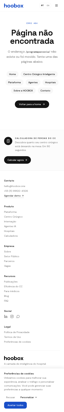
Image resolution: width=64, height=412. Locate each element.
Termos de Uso (12, 337)
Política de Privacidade (17, 332)
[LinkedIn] (6, 316)
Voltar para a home (30, 104)
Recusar (10, 397)
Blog (6, 296)
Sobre (7, 251)
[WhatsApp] (18, 316)
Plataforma (14, 82)
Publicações (11, 281)
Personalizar (27, 397)
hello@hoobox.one (14, 186)
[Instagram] (12, 316)
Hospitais (50, 82)
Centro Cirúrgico (13, 216)
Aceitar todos (15, 405)
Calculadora (11, 235)
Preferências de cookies (17, 341)
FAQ (6, 300)
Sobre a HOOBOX (23, 90)
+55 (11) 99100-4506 (16, 190)
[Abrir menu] (56, 5)
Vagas (7, 265)
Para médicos (11, 291)
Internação (10, 221)
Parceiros (9, 261)
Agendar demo (12, 195)
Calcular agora (16, 159)
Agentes (33, 82)
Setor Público (11, 256)
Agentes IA (10, 226)
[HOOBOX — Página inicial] (13, 5)
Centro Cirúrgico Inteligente (39, 74)
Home (12, 74)
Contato (45, 90)
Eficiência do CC (13, 286)
